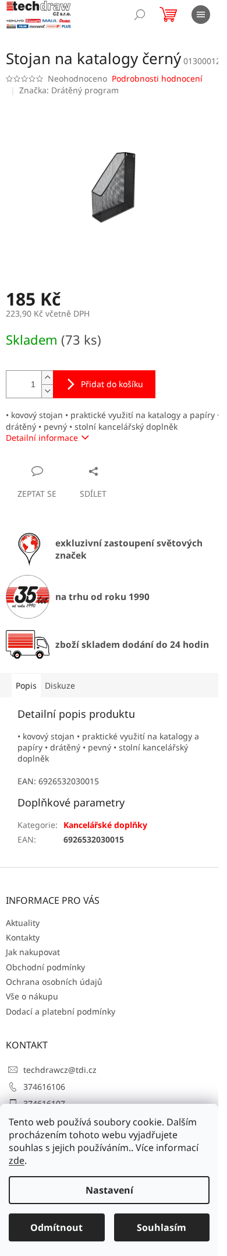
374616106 (44, 1086)
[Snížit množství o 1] (47, 391)
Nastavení (109, 1190)
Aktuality (23, 922)
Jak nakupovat (33, 951)
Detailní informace (42, 437)
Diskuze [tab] (60, 685)
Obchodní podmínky (45, 967)
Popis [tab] (26, 685)
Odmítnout (56, 1227)
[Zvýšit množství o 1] (47, 377)
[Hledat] (139, 14)
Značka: (69, 90)
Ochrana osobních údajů (54, 981)
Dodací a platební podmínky (60, 1011)
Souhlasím (161, 1227)
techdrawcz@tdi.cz (60, 1069)
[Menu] (200, 14)
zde (16, 1160)
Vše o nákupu (32, 996)
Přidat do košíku (112, 384)
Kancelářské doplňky (105, 824)
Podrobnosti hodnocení (157, 78)
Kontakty (23, 937)
